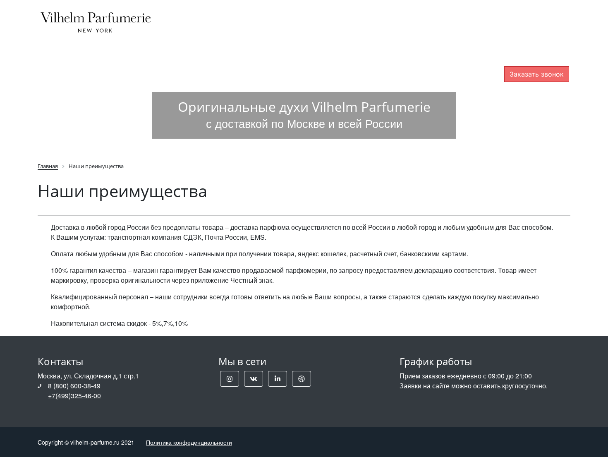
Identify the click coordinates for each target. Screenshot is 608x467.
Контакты (448, 18)
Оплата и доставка (275, 18)
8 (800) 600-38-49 (74, 385)
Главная (204, 18)
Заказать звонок (537, 74)
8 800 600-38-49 (536, 24)
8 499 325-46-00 (536, 39)
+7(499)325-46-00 (74, 395)
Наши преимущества (371, 18)
